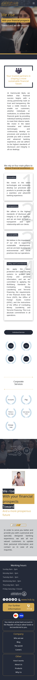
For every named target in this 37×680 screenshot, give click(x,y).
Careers (18, 650)
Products (18, 668)
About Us (18, 664)
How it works (18, 660)
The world (18, 646)
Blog (18, 642)
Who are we (18, 638)
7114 (29, 608)
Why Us (18, 672)
